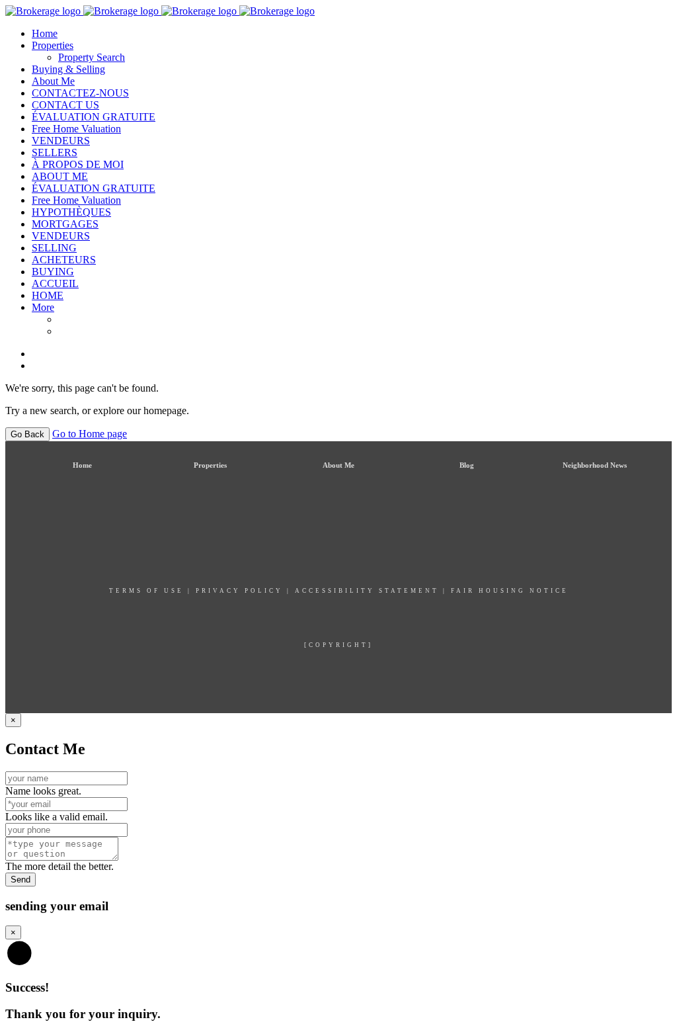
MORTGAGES (65, 224)
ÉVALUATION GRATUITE (93, 116)
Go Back (27, 434)
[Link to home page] (160, 11)
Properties (52, 45)
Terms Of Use (146, 590)
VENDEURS (61, 140)
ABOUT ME (60, 176)
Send (20, 879)
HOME (47, 295)
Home (45, 33)
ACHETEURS (64, 259)
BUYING (53, 271)
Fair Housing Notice (510, 590)
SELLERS (54, 152)
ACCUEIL (55, 283)
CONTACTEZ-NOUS (80, 93)
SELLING (54, 247)
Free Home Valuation (76, 128)
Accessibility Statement (367, 590)
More (43, 307)
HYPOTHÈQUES (71, 212)
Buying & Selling (68, 69)
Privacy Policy (239, 590)
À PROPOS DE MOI (78, 164)
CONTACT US (65, 104)
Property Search (91, 57)
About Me (53, 81)
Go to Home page (89, 433)
